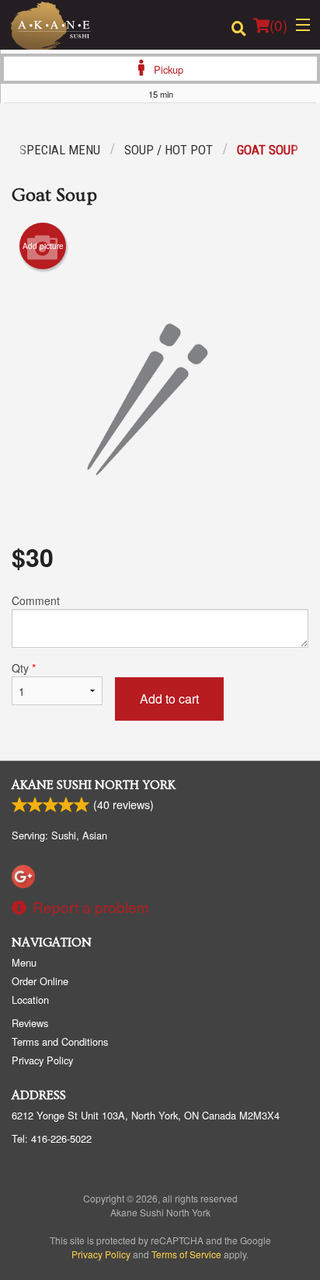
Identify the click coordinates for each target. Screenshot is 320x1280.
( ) (278, 24)
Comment (36, 600)
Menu (24, 962)
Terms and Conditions (60, 1041)
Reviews (30, 1022)
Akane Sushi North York (94, 785)
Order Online (40, 981)
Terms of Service (186, 1254)
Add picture (43, 245)
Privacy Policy (42, 1060)
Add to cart (169, 698)
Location (30, 999)
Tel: (52, 1138)
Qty (24, 668)
